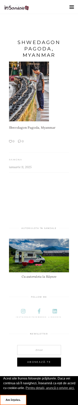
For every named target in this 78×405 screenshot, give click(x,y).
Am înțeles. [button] (13, 399)
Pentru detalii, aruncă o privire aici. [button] (50, 388)
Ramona (15, 159)
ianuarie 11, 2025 (20, 167)
